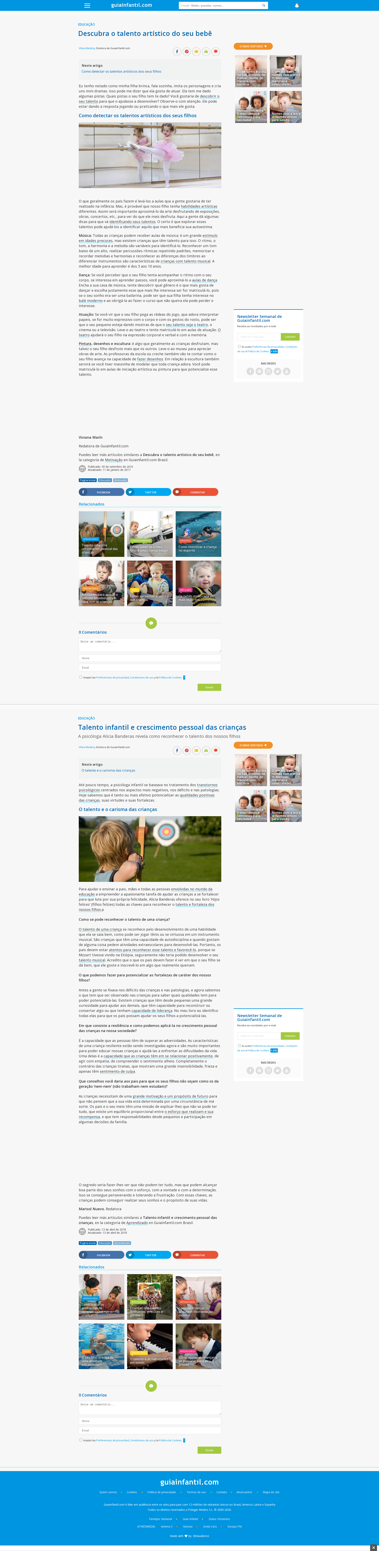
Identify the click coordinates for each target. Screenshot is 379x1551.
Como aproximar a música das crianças (149, 598)
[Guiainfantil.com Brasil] (131, 6)
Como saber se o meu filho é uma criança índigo (149, 549)
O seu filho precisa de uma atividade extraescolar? (97, 1361)
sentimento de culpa (117, 1071)
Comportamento (141, 540)
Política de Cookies (170, 677)
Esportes (185, 540)
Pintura (85, 343)
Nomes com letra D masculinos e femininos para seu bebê (250, 115)
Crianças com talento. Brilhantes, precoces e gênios (146, 1311)
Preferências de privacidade (268, 346)
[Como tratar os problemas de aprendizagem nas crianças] (101, 1318)
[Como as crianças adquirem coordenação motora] (198, 1318)
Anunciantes (244, 1492)
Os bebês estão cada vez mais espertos (197, 598)
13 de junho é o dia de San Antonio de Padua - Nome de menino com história (251, 77)
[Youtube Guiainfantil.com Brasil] (287, 371)
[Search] (263, 5)
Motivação (114, 459)
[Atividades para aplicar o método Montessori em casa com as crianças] (101, 604)
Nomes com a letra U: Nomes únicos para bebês (286, 116)
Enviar (209, 687)
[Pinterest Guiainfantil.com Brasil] (259, 371)
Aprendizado (90, 539)
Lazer (135, 590)
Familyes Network (160, 1519)
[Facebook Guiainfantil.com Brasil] (250, 371)
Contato (222, 1492)
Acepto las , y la (132, 677)
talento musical (92, 960)
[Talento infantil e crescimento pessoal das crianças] (101, 555)
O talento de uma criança (100, 929)
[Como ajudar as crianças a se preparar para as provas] (198, 1367)
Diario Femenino (219, 1519)
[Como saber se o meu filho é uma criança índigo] (150, 555)
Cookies (132, 1492)
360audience (201, 1536)
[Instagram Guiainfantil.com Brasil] (268, 371)
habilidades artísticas (199, 206)
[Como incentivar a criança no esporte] (198, 555)
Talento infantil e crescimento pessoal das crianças (100, 548)
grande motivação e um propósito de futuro (170, 1096)
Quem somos (108, 1492)
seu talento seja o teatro (187, 324)
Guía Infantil (190, 1519)
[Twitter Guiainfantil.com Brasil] (277, 371)
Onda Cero (210, 1526)
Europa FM (235, 1526)
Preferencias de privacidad (112, 677)
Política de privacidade (162, 1492)
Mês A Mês (185, 590)
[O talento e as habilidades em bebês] (150, 1367)
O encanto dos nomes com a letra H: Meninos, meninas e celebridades (286, 77)
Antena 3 (167, 1526)
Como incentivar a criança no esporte (198, 549)
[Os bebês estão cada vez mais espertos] (198, 604)
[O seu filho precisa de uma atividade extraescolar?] (101, 1367)
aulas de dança (204, 280)
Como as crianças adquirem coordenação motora (196, 1311)
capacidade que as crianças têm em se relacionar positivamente (158, 1056)
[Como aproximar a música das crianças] (150, 604)
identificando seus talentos (132, 221)
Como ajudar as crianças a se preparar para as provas (198, 1361)
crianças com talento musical (185, 261)
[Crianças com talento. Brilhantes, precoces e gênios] (150, 1318)
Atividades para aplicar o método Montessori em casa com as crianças (100, 598)
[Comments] (216, 52)
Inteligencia (138, 1302)
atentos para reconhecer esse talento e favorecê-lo (152, 949)
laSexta (187, 1526)
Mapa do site (271, 1492)
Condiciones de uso (142, 677)
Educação (86, 24)
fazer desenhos (150, 359)
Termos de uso (196, 1492)
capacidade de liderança (151, 1010)
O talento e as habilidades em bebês (149, 1361)
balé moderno (91, 300)
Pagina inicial (88, 480)
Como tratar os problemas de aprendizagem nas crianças (95, 1309)
